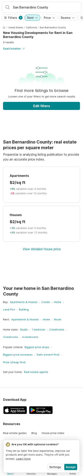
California (31, 27)
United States (15, 27)
